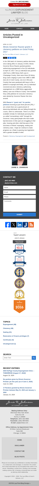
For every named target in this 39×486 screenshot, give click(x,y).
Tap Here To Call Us (19, 4)
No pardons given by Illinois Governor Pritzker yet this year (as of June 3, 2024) (18, 380)
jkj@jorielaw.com (11, 183)
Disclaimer (19, 445)
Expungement (19, 136)
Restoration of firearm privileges (16, 336)
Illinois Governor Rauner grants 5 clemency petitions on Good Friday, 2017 (18, 49)
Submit (19, 214)
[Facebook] (8, 224)
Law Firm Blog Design (19, 483)
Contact (19, 28)
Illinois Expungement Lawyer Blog (19, 21)
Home (6, 28)
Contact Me (19, 451)
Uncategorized (30, 136)
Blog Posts (19, 457)
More (32, 28)
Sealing (7, 332)
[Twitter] (14, 224)
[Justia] (25, 224)
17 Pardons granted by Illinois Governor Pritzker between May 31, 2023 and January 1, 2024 (19, 390)
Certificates (8, 340)
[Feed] (31, 224)
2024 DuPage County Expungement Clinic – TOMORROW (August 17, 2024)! (18, 372)
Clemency (12, 136)
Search (34, 358)
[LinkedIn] (19, 224)
